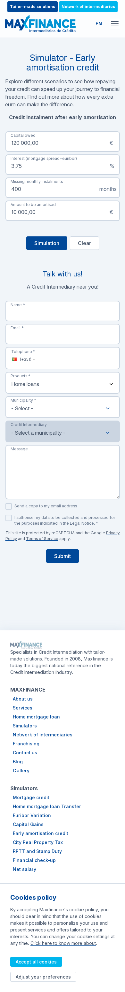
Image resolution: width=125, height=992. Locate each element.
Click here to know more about (63, 943)
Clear (84, 243)
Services (22, 707)
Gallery (21, 770)
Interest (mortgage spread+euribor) (44, 158)
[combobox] (62, 407)
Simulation (46, 243)
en (99, 23)
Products (20, 375)
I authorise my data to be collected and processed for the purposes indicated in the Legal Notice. (64, 520)
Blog (18, 761)
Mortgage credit (31, 797)
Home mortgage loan (36, 716)
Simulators (25, 725)
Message (19, 449)
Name (18, 304)
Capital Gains (28, 824)
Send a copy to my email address (45, 506)
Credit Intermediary (29, 424)
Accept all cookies (36, 961)
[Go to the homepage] (40, 23)
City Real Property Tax (38, 842)
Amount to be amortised (33, 204)
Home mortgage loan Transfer (47, 806)
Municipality (23, 400)
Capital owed (23, 135)
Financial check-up (34, 860)
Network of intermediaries (88, 6)
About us (23, 698)
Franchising (26, 743)
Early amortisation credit (40, 833)
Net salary (24, 869)
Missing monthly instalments (37, 181)
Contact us (25, 752)
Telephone (23, 351)
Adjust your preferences (43, 977)
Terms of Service (42, 538)
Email (17, 327)
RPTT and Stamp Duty (37, 851)
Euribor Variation (32, 815)
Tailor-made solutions (32, 6)
